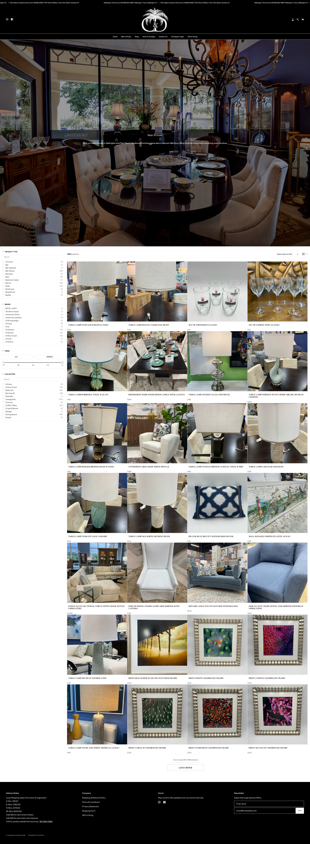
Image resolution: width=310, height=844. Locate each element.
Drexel (8, 417)
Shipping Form (88, 811)
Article (8, 338)
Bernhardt (10, 393)
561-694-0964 (46, 821)
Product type (11, 252)
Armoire (9, 262)
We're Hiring (87, 815)
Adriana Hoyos (12, 311)
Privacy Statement (90, 806)
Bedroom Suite (12, 280)
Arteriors (9, 332)
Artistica (9, 342)
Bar (6, 265)
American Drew (12, 314)
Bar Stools (9, 271)
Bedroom (9, 390)
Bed (7, 277)
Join (300, 811)
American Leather (13, 317)
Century (9, 402)
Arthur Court (11, 335)
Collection (10, 374)
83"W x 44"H (11, 308)
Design (8, 411)
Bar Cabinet (10, 268)
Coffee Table (11, 405)
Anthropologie (12, 320)
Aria (7, 326)
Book (7, 286)
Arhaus (8, 323)
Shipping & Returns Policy (93, 797)
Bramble (9, 396)
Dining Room (11, 414)
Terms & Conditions (91, 802)
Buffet (8, 295)
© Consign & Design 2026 (15, 835)
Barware (9, 274)
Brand (8, 304)
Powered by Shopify (36, 835)
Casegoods (10, 399)
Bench (8, 283)
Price (7, 351)
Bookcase (9, 289)
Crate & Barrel (11, 408)
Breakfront (10, 292)
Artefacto (9, 329)
